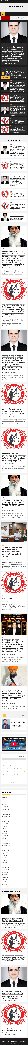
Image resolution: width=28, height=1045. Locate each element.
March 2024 (5, 865)
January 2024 (5, 869)
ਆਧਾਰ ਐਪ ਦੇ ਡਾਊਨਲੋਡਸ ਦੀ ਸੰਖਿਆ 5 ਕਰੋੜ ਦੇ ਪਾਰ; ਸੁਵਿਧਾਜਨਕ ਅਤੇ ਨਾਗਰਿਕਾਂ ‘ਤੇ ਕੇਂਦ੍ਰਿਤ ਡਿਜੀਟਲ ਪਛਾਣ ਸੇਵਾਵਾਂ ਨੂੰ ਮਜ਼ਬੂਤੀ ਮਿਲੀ (17, 130)
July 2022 (4, 879)
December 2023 (6, 872)
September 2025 (6, 821)
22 (21, 771)
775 (18, 715)
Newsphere (22, 1041)
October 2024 (5, 848)
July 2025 (4, 826)
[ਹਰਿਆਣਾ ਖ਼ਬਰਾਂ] (14, 582)
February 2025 (5, 838)
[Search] (26, 14)
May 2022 (4, 884)
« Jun (12, 782)
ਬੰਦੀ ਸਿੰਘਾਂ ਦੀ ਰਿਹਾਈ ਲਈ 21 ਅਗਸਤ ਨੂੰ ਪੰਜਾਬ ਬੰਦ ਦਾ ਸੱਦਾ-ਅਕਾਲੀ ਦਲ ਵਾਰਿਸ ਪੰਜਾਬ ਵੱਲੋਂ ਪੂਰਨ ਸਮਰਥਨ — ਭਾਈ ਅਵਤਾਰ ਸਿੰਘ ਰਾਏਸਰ (13, 695)
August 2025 (5, 823)
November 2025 (6, 816)
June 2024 (4, 857)
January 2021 (5, 886)
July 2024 (4, 855)
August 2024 (5, 853)
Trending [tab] (23, 77)
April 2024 (4, 862)
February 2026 (5, 809)
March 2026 (5, 807)
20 (14, 771)
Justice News (14, 6)
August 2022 (5, 877)
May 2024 (4, 860)
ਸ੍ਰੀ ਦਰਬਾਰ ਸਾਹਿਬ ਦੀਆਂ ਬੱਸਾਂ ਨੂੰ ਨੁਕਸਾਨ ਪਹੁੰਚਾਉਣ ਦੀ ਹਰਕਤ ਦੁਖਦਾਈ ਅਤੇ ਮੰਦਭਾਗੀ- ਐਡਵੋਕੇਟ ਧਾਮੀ (17, 218)
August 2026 (5, 797)
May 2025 (4, 831)
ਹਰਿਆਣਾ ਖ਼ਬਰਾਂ (7, 598)
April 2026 (4, 804)
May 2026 (4, 802)
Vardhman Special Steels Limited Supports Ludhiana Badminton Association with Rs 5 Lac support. (13, 551)
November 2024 (6, 845)
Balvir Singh (13, 63)
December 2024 (6, 843)
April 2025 (4, 833)
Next (22, 715)
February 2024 (5, 867)
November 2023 (6, 874)
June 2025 (4, 828)
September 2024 (6, 850)
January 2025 (5, 840)
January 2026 (5, 811)
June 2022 (4, 882)
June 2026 (4, 799)
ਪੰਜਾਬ (6, 69)
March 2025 (5, 836)
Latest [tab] (6, 77)
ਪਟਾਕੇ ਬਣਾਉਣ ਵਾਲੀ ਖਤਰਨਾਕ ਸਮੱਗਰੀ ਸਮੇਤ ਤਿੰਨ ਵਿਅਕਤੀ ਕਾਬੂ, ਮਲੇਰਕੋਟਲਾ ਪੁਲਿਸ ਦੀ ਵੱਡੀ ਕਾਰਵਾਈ (17, 122)
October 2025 (5, 819)
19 (10, 771)
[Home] (3, 14)
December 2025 (6, 814)
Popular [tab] (14, 77)
